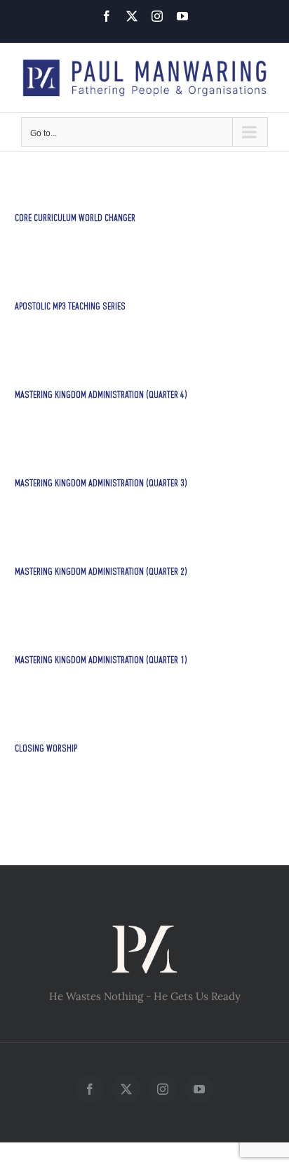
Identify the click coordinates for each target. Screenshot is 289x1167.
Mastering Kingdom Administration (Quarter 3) (101, 484)
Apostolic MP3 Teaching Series (70, 307)
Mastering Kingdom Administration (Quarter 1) (101, 660)
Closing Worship (46, 749)
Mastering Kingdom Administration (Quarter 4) (101, 395)
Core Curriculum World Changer (75, 218)
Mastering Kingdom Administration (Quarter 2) (101, 572)
